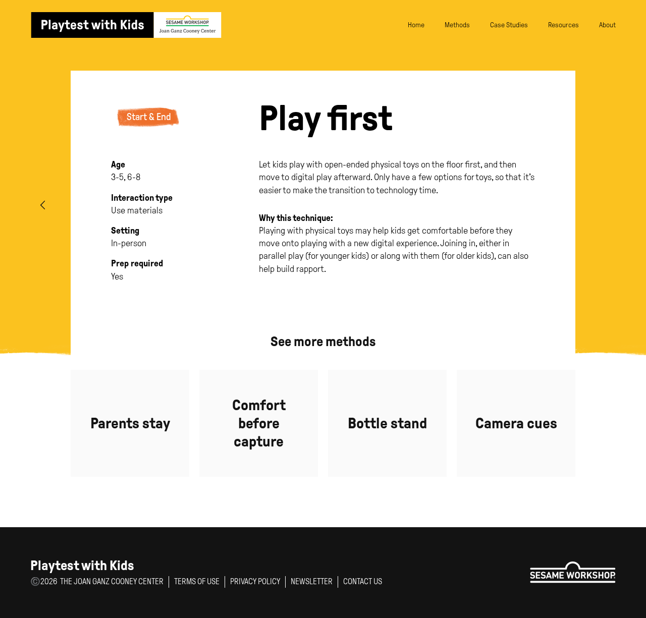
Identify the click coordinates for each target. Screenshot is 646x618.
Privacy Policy (255, 581)
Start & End (149, 116)
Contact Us (362, 581)
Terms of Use (197, 581)
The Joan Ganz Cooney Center (112, 581)
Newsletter (312, 581)
